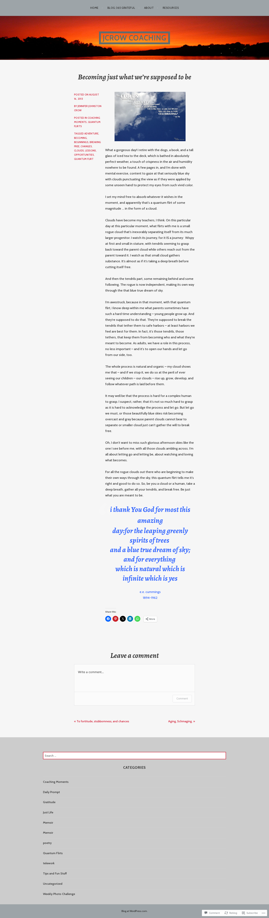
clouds (79, 150)
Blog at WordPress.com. (134, 911)
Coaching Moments (55, 782)
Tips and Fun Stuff (55, 873)
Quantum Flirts (53, 853)
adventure (91, 133)
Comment (182, 698)
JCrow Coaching (134, 37)
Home (94, 8)
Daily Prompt (51, 792)
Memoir (48, 822)
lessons (90, 150)
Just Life (48, 812)
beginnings (81, 142)
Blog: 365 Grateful (121, 8)
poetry (47, 843)
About (149, 8)
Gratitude (49, 802)
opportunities (84, 154)
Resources (171, 8)
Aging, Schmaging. (180, 721)
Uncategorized (52, 883)
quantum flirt (84, 158)
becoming (80, 137)
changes (86, 146)
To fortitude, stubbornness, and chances (103, 721)
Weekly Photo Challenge (59, 894)
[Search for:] (134, 755)
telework (49, 863)
